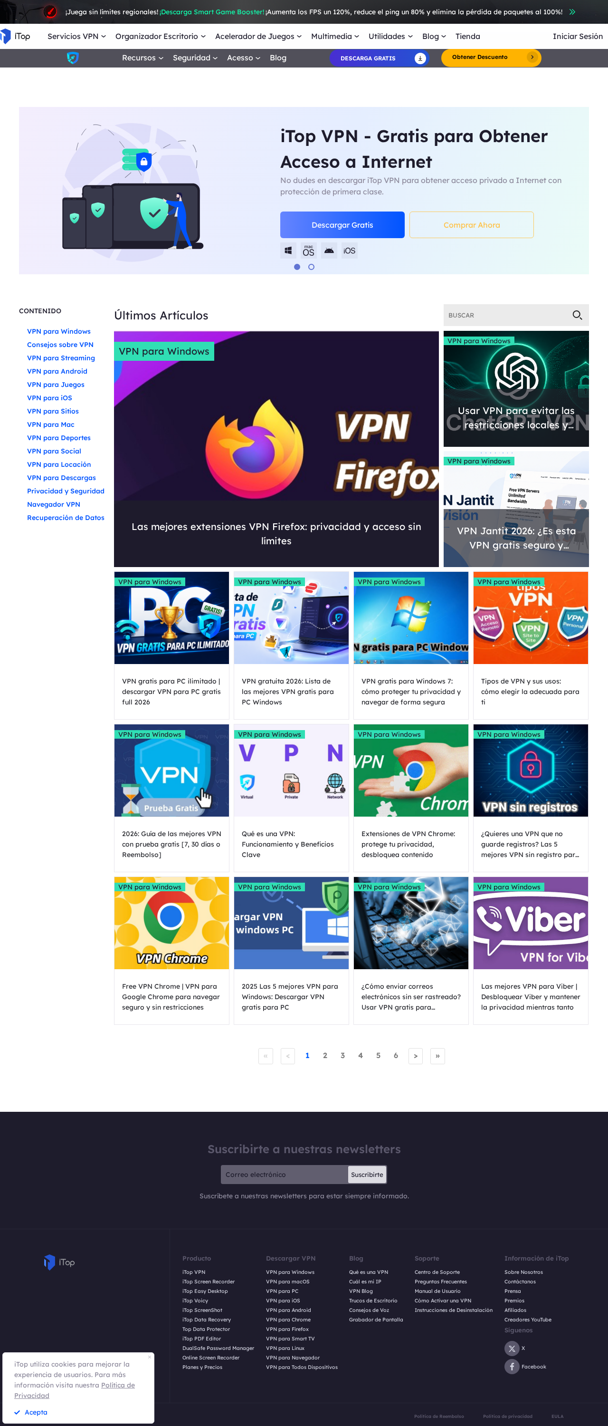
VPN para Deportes (59, 438)
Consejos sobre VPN (60, 344)
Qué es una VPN (368, 1272)
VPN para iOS (49, 398)
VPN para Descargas (61, 477)
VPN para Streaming (61, 358)
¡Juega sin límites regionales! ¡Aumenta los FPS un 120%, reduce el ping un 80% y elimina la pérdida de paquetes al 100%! (314, 12)
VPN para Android (57, 371)
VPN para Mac (51, 424)
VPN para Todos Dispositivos (302, 1367)
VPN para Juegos (56, 384)
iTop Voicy (195, 1301)
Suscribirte (367, 1174)
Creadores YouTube (527, 1320)
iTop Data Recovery (206, 1320)
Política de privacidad (507, 1416)
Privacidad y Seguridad (65, 491)
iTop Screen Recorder (208, 1282)
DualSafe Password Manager (218, 1348)
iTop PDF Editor (201, 1339)
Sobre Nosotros (523, 1272)
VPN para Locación (59, 464)
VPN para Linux (285, 1348)
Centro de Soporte (437, 1272)
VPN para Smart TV (290, 1339)
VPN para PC (282, 1291)
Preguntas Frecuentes (441, 1282)
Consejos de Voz (369, 1310)
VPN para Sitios (53, 411)
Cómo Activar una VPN (443, 1301)
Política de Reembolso (439, 1416)
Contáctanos (520, 1282)
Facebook (534, 1366)
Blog (278, 57)
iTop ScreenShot (202, 1310)
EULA (557, 1416)
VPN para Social (54, 451)
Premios (514, 1301)
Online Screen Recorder (210, 1358)
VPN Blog (361, 1291)
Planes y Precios (202, 1367)
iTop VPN (193, 1272)
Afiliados (515, 1310)
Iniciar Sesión (578, 36)
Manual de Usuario (438, 1291)
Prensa (512, 1291)
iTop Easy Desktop (205, 1291)
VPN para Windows (59, 331)
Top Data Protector (206, 1329)
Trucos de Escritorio (373, 1301)
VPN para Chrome (288, 1320)
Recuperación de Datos (65, 517)
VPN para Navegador (293, 1358)
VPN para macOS (288, 1282)
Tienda (468, 36)
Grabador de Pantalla (376, 1320)
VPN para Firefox (287, 1329)
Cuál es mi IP (365, 1282)
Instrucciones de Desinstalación (454, 1310)
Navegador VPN (53, 504)
